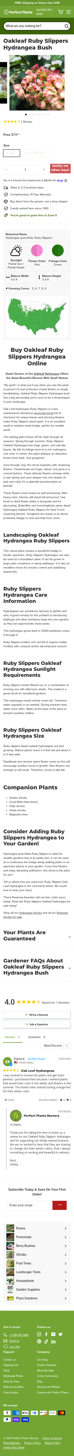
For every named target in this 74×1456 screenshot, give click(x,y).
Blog (39, 1381)
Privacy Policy (32, 1442)
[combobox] (37, 26)
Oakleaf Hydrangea (46, 373)
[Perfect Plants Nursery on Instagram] (39, 1334)
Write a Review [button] (38, 1015)
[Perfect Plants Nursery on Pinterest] (39, 1341)
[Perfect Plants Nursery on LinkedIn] (53, 1341)
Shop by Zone (11, 1381)
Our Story (42, 1359)
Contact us (9, 1359)
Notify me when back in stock (60, 168)
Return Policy (52, 1442)
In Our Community (47, 1376)
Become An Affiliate (48, 1386)
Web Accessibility (13, 1386)
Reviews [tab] (10, 1037)
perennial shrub (43, 413)
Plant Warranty (11, 1442)
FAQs (6, 1370)
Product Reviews (46, 1365)
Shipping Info (10, 1365)
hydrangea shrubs (30, 912)
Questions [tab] (34, 1037)
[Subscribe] (59, 1205)
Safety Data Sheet (13, 1447)
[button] (62, 1100)
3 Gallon (11, 153)
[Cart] (60, 12)
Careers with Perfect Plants (52, 1392)
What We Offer (45, 1370)
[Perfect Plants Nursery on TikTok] (46, 1341)
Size (6, 145)
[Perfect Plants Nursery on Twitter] (60, 1334)
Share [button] (11, 1100)
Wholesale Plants (13, 1376)
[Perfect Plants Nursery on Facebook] (46, 1334)
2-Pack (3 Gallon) (35, 153)
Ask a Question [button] (39, 1024)
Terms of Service (52, 1438)
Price (6, 134)
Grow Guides (10, 1392)
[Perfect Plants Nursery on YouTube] (53, 1334)
